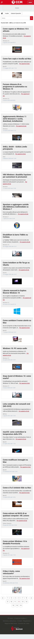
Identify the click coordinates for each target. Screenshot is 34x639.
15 (13, 605)
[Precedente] (2, 598)
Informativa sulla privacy (9, 621)
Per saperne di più (24, 63)
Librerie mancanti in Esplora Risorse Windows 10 (14, 291)
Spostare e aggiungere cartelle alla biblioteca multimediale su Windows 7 (16, 206)
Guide (7, 13)
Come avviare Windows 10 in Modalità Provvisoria (15, 542)
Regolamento (27, 621)
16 (17, 605)
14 (26, 601)
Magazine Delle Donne (11, 623)
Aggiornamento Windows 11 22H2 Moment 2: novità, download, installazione (14, 118)
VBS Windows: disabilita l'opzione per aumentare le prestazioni (17, 175)
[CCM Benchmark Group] (17, 628)
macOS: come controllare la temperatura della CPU (14, 433)
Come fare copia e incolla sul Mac (17, 59)
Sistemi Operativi (16, 13)
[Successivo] (31, 598)
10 (11, 601)
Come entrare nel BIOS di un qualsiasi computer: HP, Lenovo (16, 514)
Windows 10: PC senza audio (15, 348)
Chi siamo (10, 618)
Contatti (20, 621)
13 (22, 601)
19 (20, 605)
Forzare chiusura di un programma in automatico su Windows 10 (15, 86)
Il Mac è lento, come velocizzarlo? (11, 572)
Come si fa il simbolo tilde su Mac (17, 488)
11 (15, 601)
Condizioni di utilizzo (20, 618)
